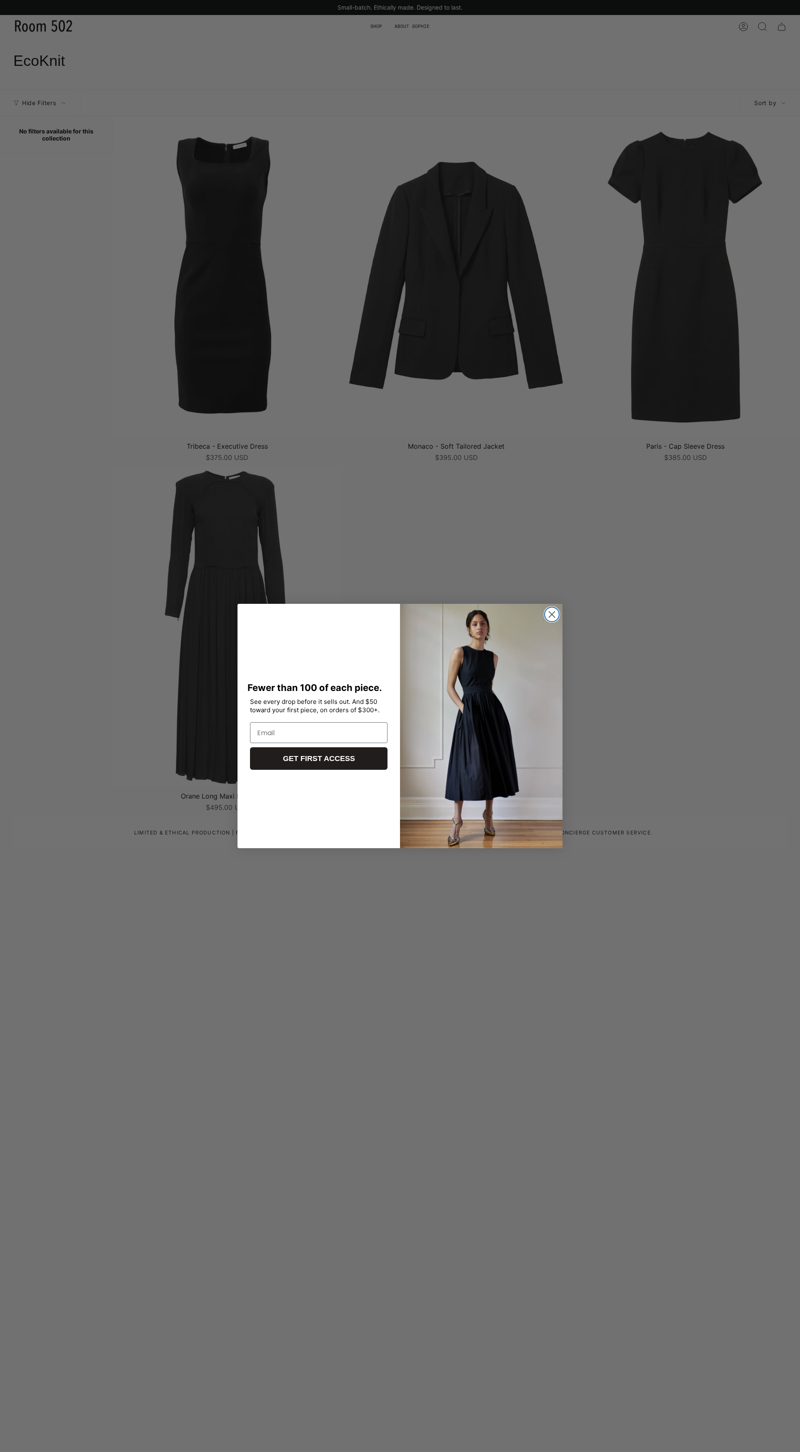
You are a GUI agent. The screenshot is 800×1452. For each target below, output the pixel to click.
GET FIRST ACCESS (319, 758)
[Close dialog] (552, 614)
